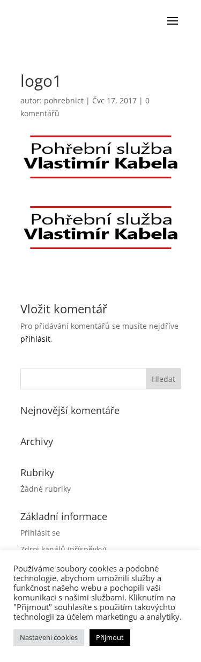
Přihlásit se (40, 533)
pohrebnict (64, 100)
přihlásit (35, 339)
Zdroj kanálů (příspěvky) (63, 549)
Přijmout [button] (110, 637)
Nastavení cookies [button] (49, 637)
